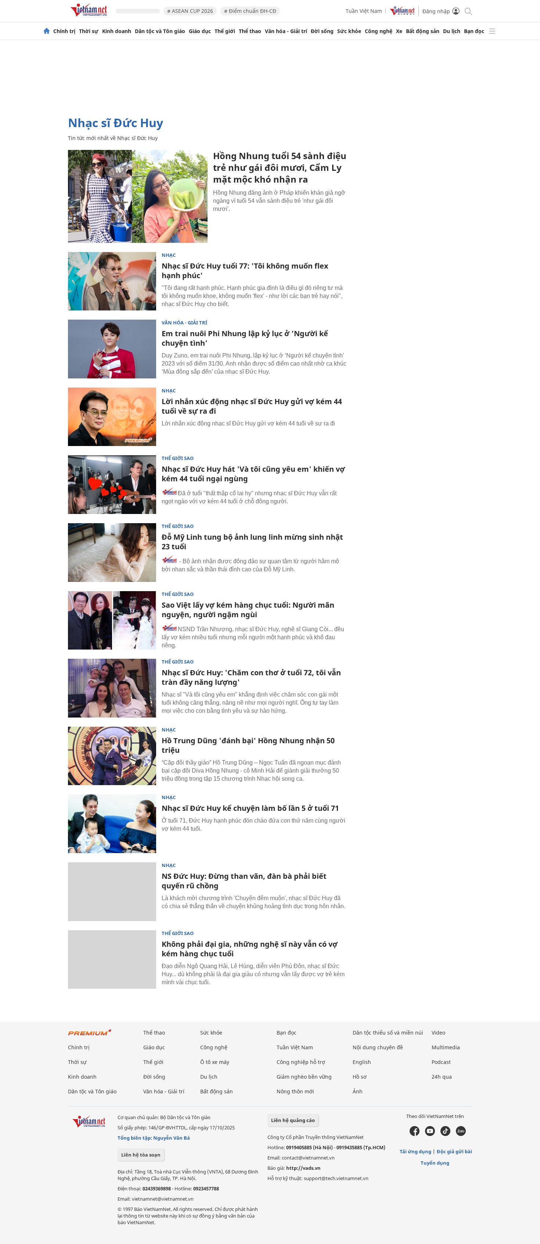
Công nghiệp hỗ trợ (301, 1061)
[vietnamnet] (90, 18)
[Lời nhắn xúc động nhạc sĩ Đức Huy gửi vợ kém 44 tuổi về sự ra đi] (112, 417)
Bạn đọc (474, 31)
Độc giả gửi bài (454, 1151)
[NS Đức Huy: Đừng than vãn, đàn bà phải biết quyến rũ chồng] (112, 891)
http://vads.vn (303, 1168)
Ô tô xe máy (214, 1061)
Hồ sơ (360, 1076)
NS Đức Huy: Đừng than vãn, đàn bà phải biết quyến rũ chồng (244, 881)
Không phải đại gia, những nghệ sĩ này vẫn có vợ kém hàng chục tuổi (250, 949)
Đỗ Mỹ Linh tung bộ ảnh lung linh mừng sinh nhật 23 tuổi (252, 541)
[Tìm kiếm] (468, 11)
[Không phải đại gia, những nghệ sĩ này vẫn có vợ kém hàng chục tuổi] (112, 959)
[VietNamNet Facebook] (415, 1134)
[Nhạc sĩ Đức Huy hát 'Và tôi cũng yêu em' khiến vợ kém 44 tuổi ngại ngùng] (112, 484)
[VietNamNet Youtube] (430, 1134)
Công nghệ (378, 31)
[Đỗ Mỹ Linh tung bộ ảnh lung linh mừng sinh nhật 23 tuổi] (112, 552)
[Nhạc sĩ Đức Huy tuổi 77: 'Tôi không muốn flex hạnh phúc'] (112, 281)
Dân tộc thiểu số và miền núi (388, 1032)
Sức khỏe (349, 31)
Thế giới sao (178, 458)
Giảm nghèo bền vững (304, 1076)
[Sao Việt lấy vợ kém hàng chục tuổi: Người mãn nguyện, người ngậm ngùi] (112, 620)
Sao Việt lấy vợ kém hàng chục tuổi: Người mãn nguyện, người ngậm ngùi (248, 609)
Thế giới (225, 31)
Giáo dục (200, 31)
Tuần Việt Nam (364, 10)
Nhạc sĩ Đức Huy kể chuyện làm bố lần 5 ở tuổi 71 (250, 808)
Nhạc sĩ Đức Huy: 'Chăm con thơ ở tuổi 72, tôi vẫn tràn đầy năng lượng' (251, 677)
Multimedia (446, 1047)
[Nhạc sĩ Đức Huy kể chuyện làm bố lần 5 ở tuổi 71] (112, 823)
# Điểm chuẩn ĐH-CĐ (250, 10)
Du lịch (451, 31)
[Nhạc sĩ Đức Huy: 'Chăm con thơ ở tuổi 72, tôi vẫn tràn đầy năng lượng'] (112, 688)
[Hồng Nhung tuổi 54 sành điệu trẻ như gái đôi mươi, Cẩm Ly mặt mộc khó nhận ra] (138, 196)
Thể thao (250, 31)
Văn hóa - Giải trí (286, 31)
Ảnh (358, 1091)
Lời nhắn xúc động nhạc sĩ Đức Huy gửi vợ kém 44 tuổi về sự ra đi (252, 406)
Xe (399, 31)
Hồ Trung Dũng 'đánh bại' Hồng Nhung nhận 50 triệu (248, 745)
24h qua (442, 1076)
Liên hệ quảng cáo (293, 1120)
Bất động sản (422, 31)
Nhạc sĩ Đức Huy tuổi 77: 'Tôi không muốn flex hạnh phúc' (245, 270)
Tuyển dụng (435, 1162)
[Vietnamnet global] (402, 13)
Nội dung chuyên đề (378, 1047)
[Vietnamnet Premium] (90, 1035)
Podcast (441, 1061)
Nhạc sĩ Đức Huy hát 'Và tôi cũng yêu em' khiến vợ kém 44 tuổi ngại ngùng (253, 473)
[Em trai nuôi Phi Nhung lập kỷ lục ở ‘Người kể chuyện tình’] (112, 349)
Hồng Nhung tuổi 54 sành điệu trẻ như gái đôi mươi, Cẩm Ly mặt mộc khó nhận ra (279, 167)
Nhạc (169, 255)
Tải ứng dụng (415, 1151)
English (362, 1061)
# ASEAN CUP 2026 (190, 10)
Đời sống (322, 31)
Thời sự (88, 31)
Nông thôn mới (295, 1091)
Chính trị (64, 31)
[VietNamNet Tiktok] (445, 1134)
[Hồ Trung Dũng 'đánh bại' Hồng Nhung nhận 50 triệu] (112, 756)
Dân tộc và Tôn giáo (160, 31)
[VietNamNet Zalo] (461, 1134)
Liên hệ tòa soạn (141, 1154)
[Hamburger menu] (492, 31)
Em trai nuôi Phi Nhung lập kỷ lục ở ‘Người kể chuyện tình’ (245, 338)
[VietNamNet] (47, 31)
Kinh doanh (116, 31)
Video (438, 1032)
